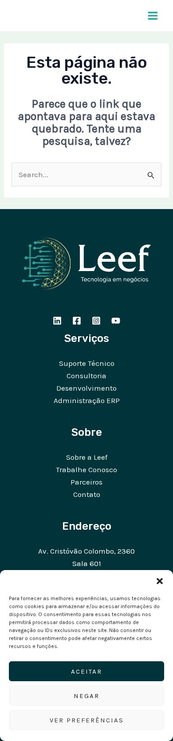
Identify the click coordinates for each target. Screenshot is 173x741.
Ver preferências (87, 720)
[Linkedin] (57, 320)
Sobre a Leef (86, 457)
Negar (86, 696)
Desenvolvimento (86, 388)
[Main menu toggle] (153, 15)
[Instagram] (96, 320)
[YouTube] (115, 320)
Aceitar (86, 671)
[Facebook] (76, 320)
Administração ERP (87, 400)
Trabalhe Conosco (86, 469)
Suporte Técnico (86, 363)
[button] (159, 581)
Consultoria (86, 375)
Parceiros (86, 481)
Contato (86, 494)
